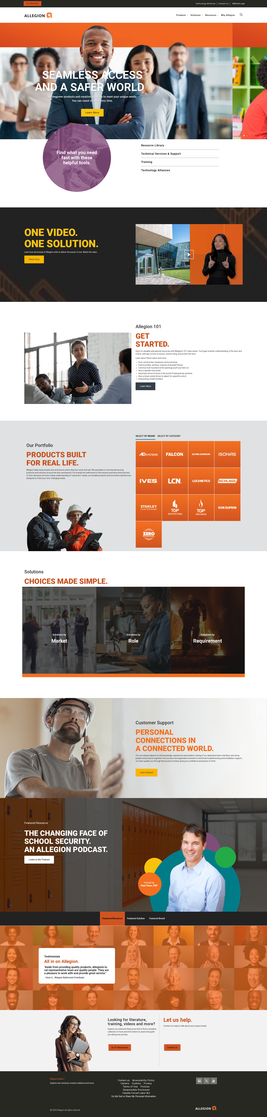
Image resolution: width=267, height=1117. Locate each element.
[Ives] (149, 481)
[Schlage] (227, 481)
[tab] (258, 136)
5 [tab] (253, 135)
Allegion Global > (57, 1079)
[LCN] (175, 481)
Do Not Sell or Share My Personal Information (133, 1096)
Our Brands (32, 3)
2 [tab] (244, 135)
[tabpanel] (133, 81)
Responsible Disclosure (136, 1089)
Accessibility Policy (143, 1080)
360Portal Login (238, 4)
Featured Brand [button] (157, 918)
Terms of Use (130, 1086)
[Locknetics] (201, 481)
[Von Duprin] (227, 508)
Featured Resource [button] (112, 918)
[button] (241, 15)
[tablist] (253, 136)
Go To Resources (119, 1047)
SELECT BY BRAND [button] (145, 436)
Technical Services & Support (161, 153)
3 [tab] (247, 135)
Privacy (148, 1083)
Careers (125, 1083)
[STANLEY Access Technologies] (149, 508)
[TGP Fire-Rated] (201, 508)
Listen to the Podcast (39, 859)
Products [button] (181, 15)
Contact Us (172, 1047)
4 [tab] (250, 135)
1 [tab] (241, 135)
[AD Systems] (149, 454)
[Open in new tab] (38, 15)
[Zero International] (149, 534)
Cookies (136, 1083)
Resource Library (152, 145)
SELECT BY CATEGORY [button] (169, 436)
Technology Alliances (206, 4)
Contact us (223, 4)
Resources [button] (210, 15)
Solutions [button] (196, 15)
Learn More (145, 386)
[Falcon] (175, 454)
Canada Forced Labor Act (136, 1093)
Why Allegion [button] (228, 15)
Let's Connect (146, 772)
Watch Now (34, 259)
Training (146, 162)
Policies (145, 1086)
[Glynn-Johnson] (201, 454)
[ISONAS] (227, 454)
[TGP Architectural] (175, 508)
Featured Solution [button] (136, 918)
